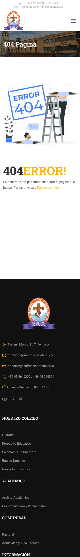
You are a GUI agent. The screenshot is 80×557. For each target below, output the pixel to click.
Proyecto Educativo (16, 469)
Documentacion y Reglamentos (24, 506)
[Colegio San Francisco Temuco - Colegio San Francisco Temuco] (17, 20)
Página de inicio (48, 188)
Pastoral (8, 534)
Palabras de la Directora (19, 452)
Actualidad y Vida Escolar (20, 543)
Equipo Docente (13, 461)
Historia (8, 435)
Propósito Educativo (16, 443)
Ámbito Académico (16, 498)
